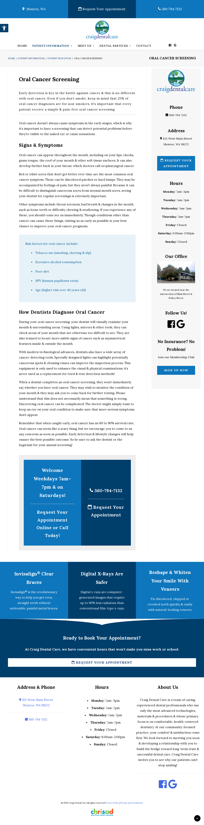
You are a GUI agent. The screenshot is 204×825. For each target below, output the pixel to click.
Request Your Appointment (103, 9)
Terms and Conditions (132, 803)
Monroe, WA (35, 9)
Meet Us (84, 46)
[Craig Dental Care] (102, 30)
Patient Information (50, 46)
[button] (4, 28)
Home (22, 46)
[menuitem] (22, 46)
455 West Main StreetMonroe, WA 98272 (37, 702)
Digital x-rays (91, 592)
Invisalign (19, 592)
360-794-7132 (171, 9)
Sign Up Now (176, 370)
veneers (185, 610)
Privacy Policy (112, 803)
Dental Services (113, 46)
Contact (143, 46)
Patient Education (59, 58)
